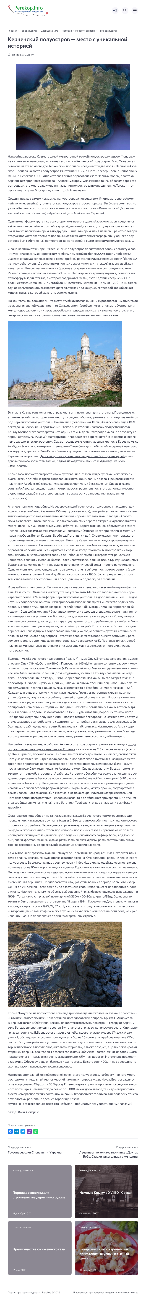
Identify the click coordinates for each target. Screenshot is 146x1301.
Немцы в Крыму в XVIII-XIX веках (105, 1192)
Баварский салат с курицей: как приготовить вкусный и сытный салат (104, 1253)
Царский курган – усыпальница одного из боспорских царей (82, 456)
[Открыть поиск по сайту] (125, 10)
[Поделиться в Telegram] (16, 1131)
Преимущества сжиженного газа (39, 1249)
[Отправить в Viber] (29, 1131)
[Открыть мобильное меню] (134, 10)
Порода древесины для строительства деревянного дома (39, 1194)
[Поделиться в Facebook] (10, 1131)
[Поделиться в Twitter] (22, 1131)
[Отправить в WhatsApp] (35, 1131)
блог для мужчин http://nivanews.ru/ (61, 190)
